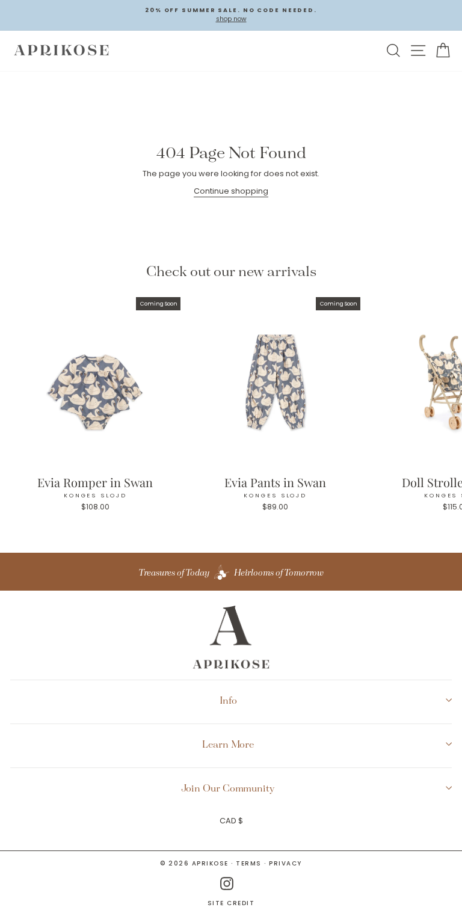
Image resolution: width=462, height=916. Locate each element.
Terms (249, 863)
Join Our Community (228, 788)
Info (228, 700)
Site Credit (231, 903)
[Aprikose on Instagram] (226, 884)
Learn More (228, 744)
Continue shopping (231, 191)
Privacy (285, 863)
